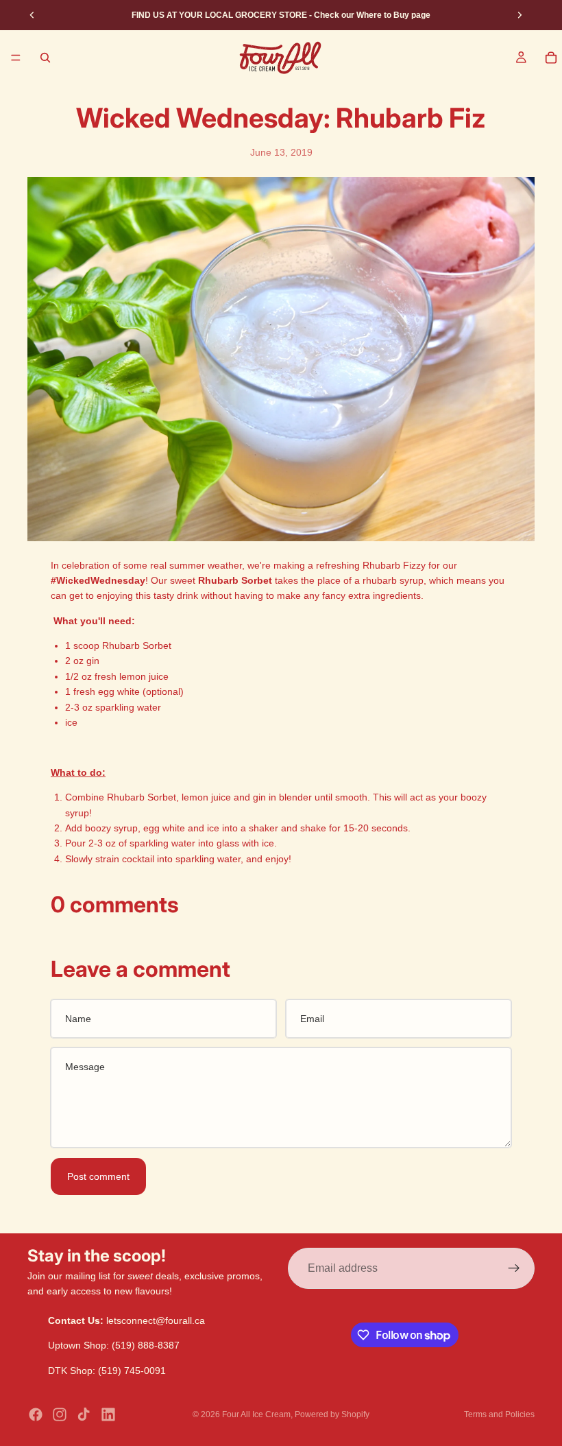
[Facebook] (35, 1414)
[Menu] (16, 57)
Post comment (98, 1176)
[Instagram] (59, 1414)
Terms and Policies (499, 1414)
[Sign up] (514, 1268)
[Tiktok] (83, 1414)
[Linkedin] (108, 1414)
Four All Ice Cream (256, 1414)
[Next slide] (519, 15)
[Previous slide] (32, 15)
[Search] (45, 58)
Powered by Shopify (332, 1414)
